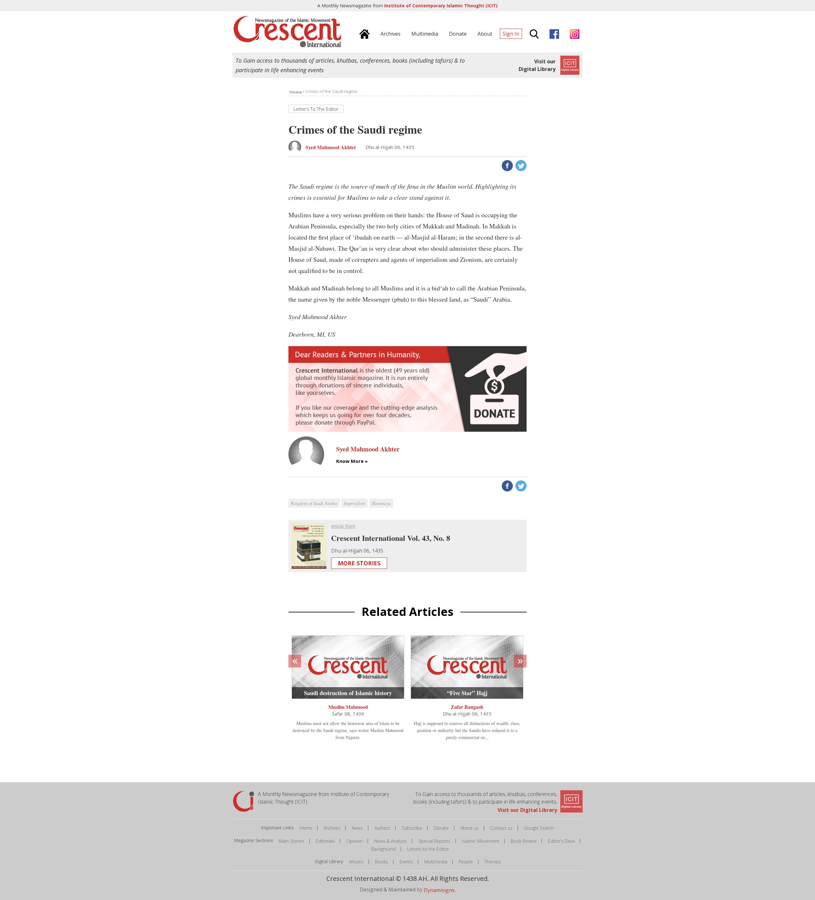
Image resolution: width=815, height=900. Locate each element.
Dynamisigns (439, 890)
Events (406, 862)
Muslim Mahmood (348, 706)
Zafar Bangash (467, 706)
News (357, 828)
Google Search (539, 828)
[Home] (363, 33)
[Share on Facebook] (506, 165)
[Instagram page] (573, 33)
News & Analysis (390, 841)
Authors (382, 828)
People (466, 862)
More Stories (359, 563)
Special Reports (434, 841)
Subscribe (412, 828)
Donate (441, 828)
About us (469, 828)
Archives (332, 828)
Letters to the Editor (428, 849)
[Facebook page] (552, 33)
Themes (493, 862)
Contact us (501, 828)
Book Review (523, 841)
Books (381, 862)
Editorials (325, 841)
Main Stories (291, 841)
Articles (356, 862)
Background (383, 849)
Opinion (354, 841)
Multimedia (435, 862)
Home (306, 828)
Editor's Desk (561, 841)
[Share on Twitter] (520, 165)
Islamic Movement (480, 841)
